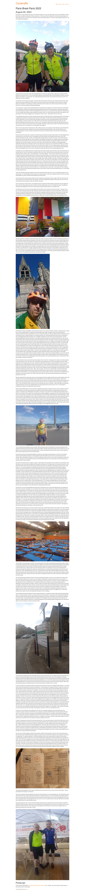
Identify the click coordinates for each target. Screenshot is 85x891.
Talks (63, 4)
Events (67, 4)
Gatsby (27, 889)
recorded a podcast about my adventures (36, 885)
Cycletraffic (22, 3)
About (57, 4)
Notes (60, 4)
